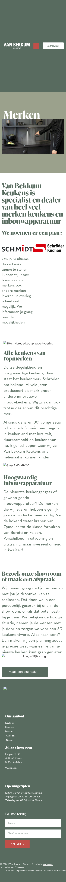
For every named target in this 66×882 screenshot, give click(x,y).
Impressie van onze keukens (29, 871)
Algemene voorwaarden (55, 871)
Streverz (20, 867)
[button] (36, 46)
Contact (10, 871)
